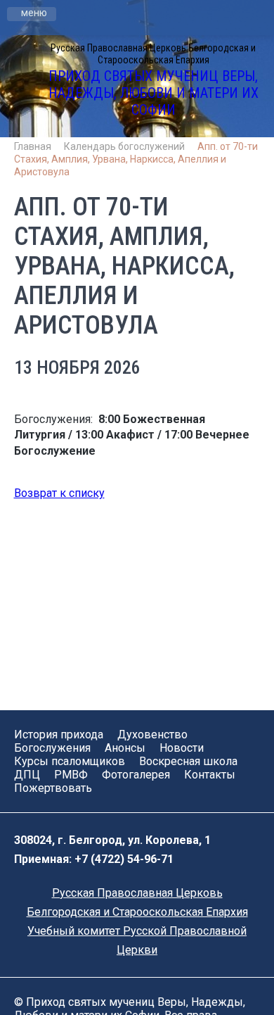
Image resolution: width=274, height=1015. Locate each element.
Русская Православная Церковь (137, 893)
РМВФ (71, 774)
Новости (181, 748)
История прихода (58, 734)
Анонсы (125, 748)
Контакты (209, 774)
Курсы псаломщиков (69, 761)
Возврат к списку (59, 493)
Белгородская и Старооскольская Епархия (137, 912)
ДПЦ (27, 774)
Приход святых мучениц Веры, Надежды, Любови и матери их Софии (153, 93)
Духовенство (152, 734)
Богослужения (52, 748)
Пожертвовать (53, 788)
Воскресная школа (188, 761)
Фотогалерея (136, 774)
